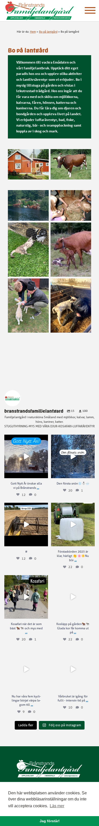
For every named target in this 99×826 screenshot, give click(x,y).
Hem (33, 31)
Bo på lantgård (48, 31)
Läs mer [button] (57, 806)
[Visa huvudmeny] (90, 10)
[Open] (26, 456)
